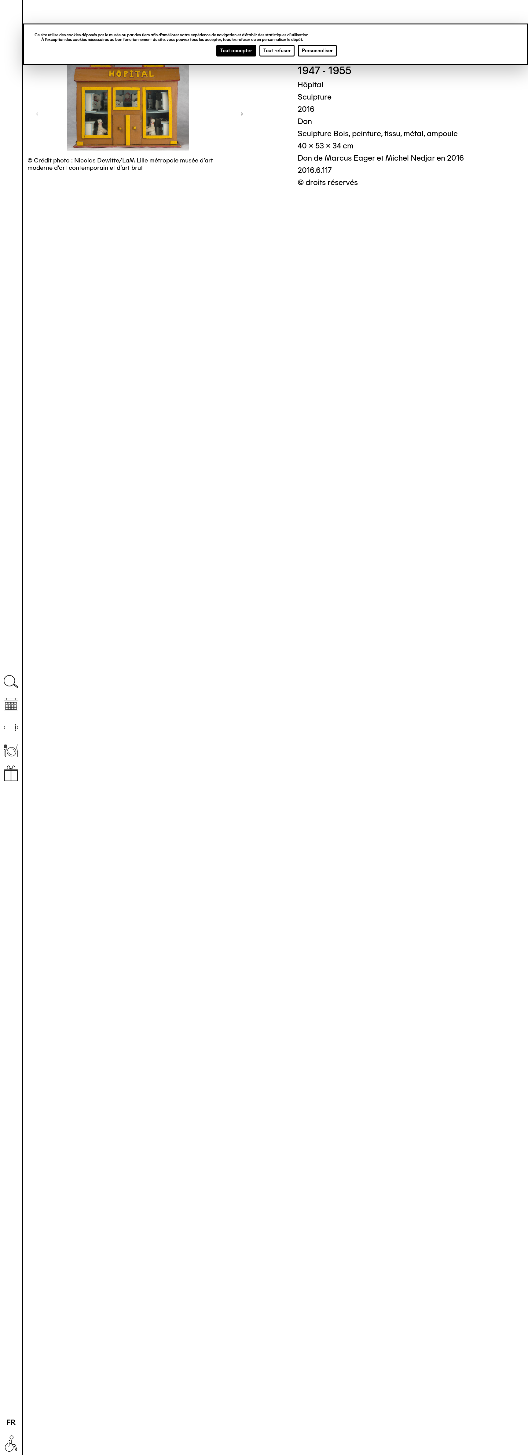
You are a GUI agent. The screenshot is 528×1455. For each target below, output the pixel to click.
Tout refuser (277, 50)
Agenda (11, 704)
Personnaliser (317, 50)
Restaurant (11, 750)
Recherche (11, 681)
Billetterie (11, 727)
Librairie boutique (11, 773)
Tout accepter (236, 50)
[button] (37, 113)
